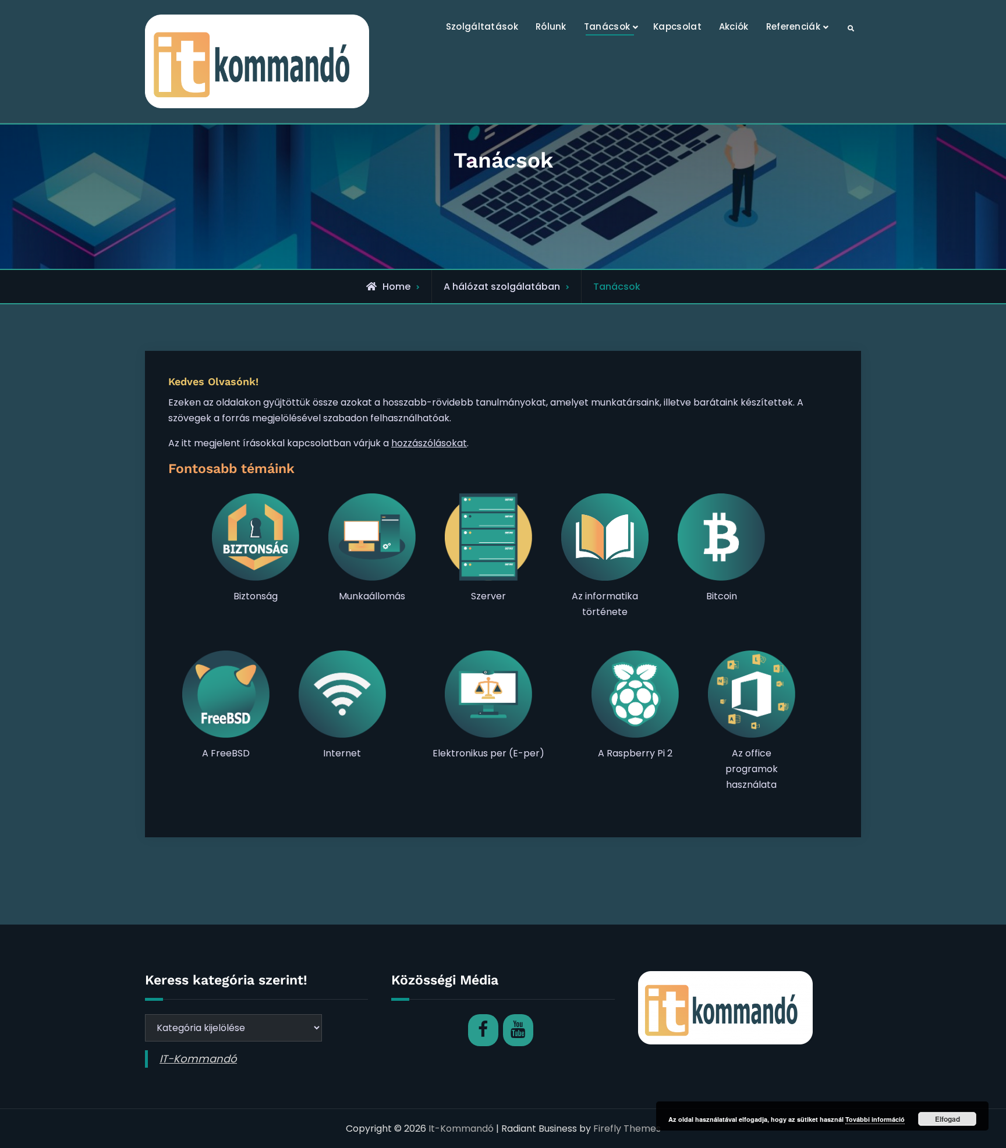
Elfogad (947, 1119)
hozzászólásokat (429, 443)
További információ (875, 1119)
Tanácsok (607, 26)
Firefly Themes (627, 1128)
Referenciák (793, 26)
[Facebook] (483, 1030)
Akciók (734, 26)
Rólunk (551, 26)
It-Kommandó (461, 1128)
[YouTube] (518, 1030)
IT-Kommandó (198, 1058)
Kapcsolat (677, 26)
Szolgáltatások (482, 26)
